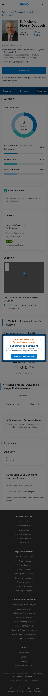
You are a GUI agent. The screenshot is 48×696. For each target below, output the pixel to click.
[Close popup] (40, 339)
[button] (24, 356)
